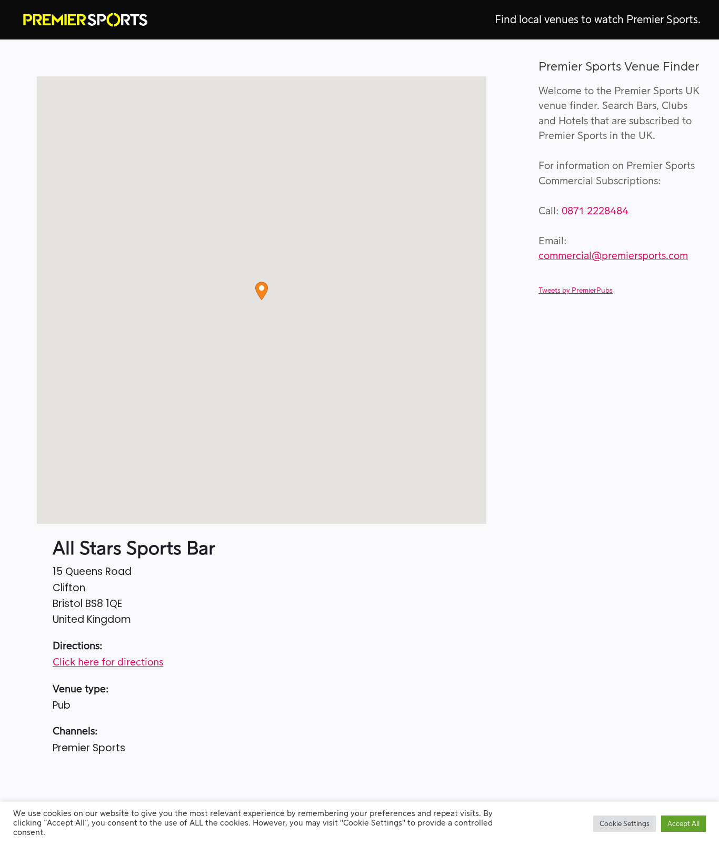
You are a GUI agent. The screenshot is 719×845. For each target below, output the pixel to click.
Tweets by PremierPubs (575, 290)
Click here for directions (108, 663)
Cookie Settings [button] (625, 823)
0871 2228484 (595, 211)
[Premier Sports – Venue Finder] (85, 20)
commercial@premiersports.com (613, 256)
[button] (261, 291)
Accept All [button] (683, 823)
